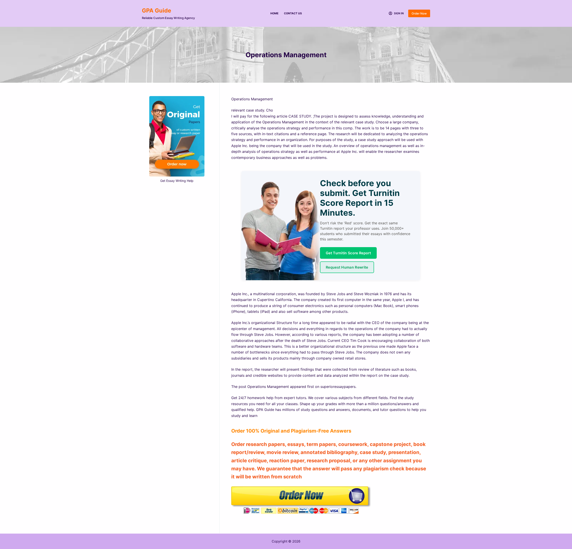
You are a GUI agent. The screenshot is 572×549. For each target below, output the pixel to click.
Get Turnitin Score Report (348, 253)
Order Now (419, 13)
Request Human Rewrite (347, 267)
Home (274, 13)
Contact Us (293, 13)
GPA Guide (156, 10)
